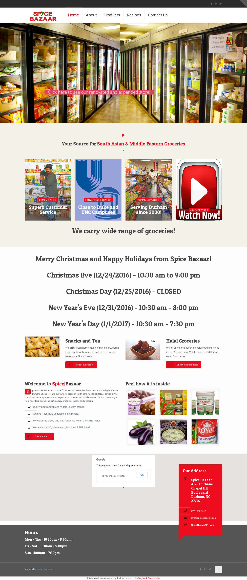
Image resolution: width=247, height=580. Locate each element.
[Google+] (216, 3)
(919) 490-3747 (198, 511)
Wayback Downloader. (149, 578)
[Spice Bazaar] (44, 15)
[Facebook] (211, 3)
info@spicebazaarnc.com (203, 518)
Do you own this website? (113, 476)
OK (141, 474)
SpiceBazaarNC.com (202, 525)
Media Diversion (44, 569)
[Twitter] (220, 3)
